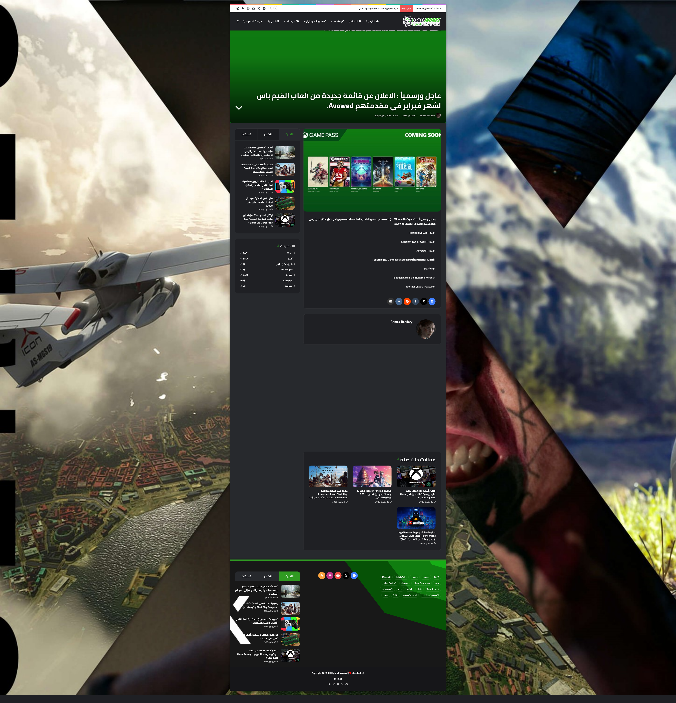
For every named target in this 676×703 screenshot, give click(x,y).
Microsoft (386, 577)
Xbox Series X (433, 589)
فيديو (289, 275)
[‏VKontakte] (398, 301)
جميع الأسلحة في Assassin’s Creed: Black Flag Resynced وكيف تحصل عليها (257, 168)
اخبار (400, 589)
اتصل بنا (272, 21)
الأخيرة (290, 134)
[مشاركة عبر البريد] (390, 301)
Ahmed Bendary (427, 116)
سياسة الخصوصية (252, 21)
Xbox (290, 253)
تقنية (395, 595)
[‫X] (423, 301)
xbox (437, 583)
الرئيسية (371, 21)
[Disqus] (372, 397)
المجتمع (354, 21)
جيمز (385, 595)
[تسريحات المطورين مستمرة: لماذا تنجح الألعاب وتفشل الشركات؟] (285, 186)
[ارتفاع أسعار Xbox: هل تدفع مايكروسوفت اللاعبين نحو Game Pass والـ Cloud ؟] (416, 476)
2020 (436, 577)
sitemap (338, 679)
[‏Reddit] (407, 301)
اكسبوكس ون (410, 595)
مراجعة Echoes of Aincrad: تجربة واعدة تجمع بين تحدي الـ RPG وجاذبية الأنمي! (374, 494)
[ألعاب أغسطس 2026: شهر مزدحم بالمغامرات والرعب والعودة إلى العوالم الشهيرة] (285, 152)
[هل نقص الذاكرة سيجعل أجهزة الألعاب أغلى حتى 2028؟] (285, 203)
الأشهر (268, 134)
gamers (426, 577)
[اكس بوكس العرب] (422, 21)
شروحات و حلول (314, 21)
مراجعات (291, 21)
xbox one (405, 583)
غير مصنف (287, 269)
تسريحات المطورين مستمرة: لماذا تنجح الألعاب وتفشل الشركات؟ (257, 185)
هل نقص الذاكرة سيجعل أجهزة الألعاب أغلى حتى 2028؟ (259, 202)
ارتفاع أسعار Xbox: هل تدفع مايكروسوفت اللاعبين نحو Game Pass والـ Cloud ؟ (418, 494)
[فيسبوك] (432, 301)
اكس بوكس (387, 589)
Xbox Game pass (422, 583)
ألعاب (409, 589)
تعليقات (246, 134)
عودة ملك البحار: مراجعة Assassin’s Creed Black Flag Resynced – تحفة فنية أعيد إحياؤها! (328, 494)
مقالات (337, 21)
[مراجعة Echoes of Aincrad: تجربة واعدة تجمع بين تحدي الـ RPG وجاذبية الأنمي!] (372, 476)
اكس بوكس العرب (430, 595)
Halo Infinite (401, 577)
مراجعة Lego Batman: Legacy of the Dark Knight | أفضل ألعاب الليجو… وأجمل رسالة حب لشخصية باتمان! (417, 535)
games (415, 577)
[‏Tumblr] (415, 301)
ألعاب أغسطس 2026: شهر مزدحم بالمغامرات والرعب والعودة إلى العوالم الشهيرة (257, 151)
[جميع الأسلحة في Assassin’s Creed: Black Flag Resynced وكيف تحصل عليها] (285, 169)
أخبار (290, 259)
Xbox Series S (390, 583)
